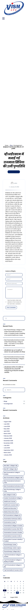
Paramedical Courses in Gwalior (13, 532)
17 (4, 590)
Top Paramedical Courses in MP (13, 570)
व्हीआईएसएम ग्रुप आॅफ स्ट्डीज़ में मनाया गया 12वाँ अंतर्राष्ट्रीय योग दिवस (14, 351)
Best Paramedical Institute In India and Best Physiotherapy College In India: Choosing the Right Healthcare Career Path (14, 359)
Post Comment (11, 307)
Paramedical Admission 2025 (12, 518)
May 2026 (6, 429)
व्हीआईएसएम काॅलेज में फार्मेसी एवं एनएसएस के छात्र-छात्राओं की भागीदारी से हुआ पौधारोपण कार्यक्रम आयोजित (14, 369)
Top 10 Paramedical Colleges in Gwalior (13, 555)
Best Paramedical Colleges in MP (13, 477)
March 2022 (7, 452)
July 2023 (6, 445)
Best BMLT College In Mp (10, 465)
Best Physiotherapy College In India (12, 490)
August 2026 (7, 421)
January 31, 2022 (14, 187)
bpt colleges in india (9, 494)
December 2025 (8, 441)
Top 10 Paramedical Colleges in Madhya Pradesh (13, 560)
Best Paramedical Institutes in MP (13, 486)
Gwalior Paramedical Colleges (12, 498)
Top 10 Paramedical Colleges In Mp (13, 565)
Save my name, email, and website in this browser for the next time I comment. (14, 301)
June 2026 (7, 426)
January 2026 (8, 438)
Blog (11, 145)
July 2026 (6, 424)
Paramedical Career (9, 522)
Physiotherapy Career (10, 544)
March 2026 (7, 433)
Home (6, 145)
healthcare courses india (11, 505)
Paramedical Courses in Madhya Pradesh (13, 540)
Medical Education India (11, 512)
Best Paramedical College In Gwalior (12, 473)
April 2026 (7, 431)
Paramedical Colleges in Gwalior (13, 525)
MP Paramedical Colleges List (12, 515)
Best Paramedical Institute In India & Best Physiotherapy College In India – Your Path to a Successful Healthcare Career (14, 342)
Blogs (5, 401)
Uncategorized (17, 145)
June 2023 (7, 448)
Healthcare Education (10, 508)
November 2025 (8, 443)
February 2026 (8, 436)
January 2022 (8, 455)
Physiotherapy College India (12, 551)
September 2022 (9, 450)
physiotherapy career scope (12, 548)
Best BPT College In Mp (10, 469)
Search (6, 318)
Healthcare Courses (9, 501)
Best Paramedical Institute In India (12, 481)
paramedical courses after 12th (13, 529)
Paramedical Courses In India (12, 536)
